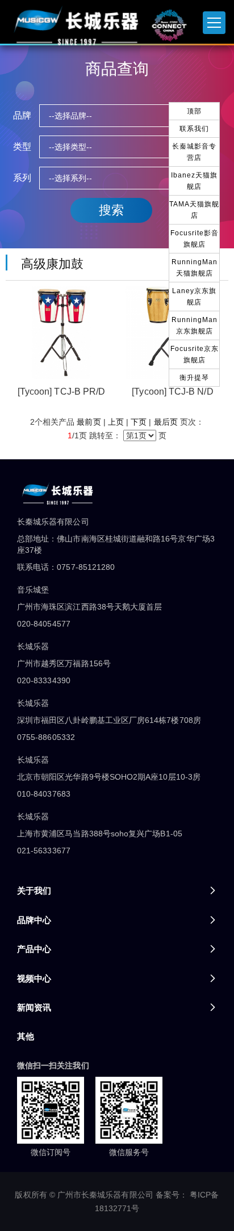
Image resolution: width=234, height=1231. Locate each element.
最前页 (89, 421)
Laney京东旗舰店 (194, 296)
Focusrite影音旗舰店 (194, 238)
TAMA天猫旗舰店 (194, 209)
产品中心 (34, 949)
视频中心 (34, 978)
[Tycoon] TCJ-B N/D (172, 391)
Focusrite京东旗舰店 (194, 354)
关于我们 (34, 890)
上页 (116, 421)
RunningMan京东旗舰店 (195, 325)
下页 (139, 421)
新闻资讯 (34, 1007)
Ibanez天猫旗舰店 (194, 181)
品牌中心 (34, 920)
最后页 (166, 421)
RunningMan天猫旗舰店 (195, 267)
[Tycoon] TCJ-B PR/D (61, 391)
